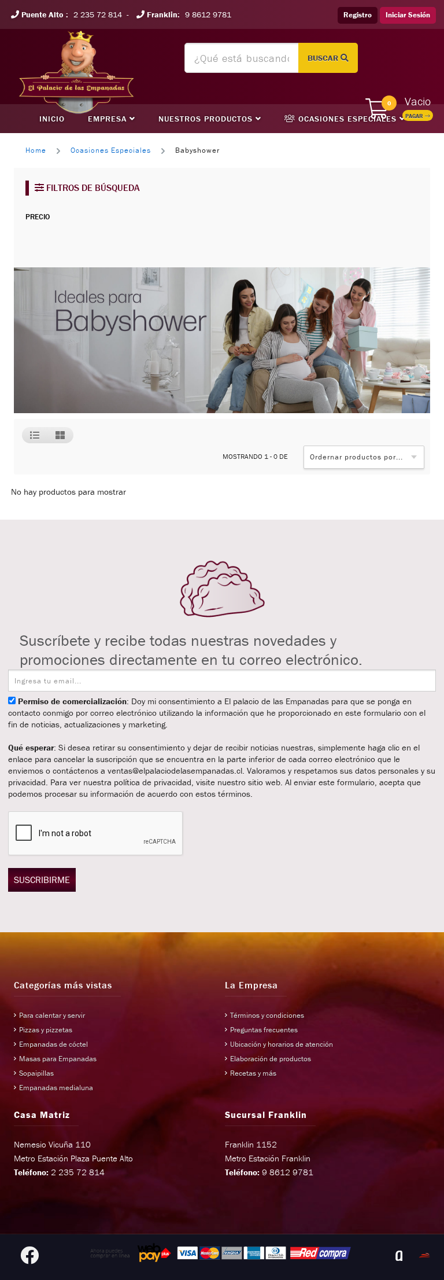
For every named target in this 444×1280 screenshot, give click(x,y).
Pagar (415, 116)
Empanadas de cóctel (53, 1044)
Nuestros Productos (207, 118)
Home (35, 150)
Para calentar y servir (52, 1015)
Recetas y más (253, 1073)
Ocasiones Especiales (347, 118)
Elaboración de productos (270, 1059)
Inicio (52, 118)
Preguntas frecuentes (264, 1030)
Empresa (109, 118)
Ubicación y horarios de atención (281, 1044)
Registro (357, 15)
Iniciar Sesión (408, 15)
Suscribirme (42, 879)
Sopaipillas (36, 1073)
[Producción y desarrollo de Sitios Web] (399, 1255)
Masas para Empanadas (58, 1059)
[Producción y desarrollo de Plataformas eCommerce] (424, 1255)
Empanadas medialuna (56, 1088)
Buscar (324, 58)
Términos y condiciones (267, 1015)
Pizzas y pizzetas (45, 1030)
